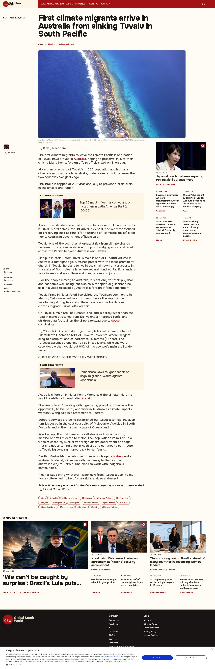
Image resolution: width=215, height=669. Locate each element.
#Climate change (66, 44)
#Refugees (74, 503)
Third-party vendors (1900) (110, 657)
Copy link (8, 284)
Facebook (8, 272)
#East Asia (170, 185)
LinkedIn (8, 277)
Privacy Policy (150, 631)
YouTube (113, 639)
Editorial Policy (150, 624)
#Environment (122, 498)
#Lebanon (105, 570)
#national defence (30, 593)
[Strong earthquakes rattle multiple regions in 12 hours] (163, 584)
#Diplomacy (87, 498)
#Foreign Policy (104, 498)
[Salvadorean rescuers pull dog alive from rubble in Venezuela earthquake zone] (193, 584)
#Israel (159, 240)
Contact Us (114, 620)
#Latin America (186, 593)
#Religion (81, 507)
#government (109, 503)
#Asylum (44, 503)
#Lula (185, 211)
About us (148, 620)
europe (69, 4)
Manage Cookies (151, 635)
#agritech (160, 211)
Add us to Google (12, 291)
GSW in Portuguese (98, 4)
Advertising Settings (63, 661)
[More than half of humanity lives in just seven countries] (134, 584)
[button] (71, 665)
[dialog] (107, 658)
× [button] (212, 649)
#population (126, 593)
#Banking (95, 593)
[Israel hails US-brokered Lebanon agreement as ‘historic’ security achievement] (168, 228)
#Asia (40, 44)
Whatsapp (8, 280)
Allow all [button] (157, 658)
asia (43, 4)
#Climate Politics (109, 507)
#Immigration (59, 503)
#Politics (124, 503)
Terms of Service (151, 628)
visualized (80, 4)
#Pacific (51, 44)
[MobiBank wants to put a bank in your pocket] (104, 584)
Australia (80, 159)
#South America (190, 240)
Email (6, 288)
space (115, 320)
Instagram (113, 631)
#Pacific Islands (91, 503)
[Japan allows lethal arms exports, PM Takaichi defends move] (181, 163)
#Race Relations (47, 507)
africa (50, 4)
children (117, 456)
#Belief (93, 507)
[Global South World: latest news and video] (19, 4)
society (87, 398)
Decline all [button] (191, 658)
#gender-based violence (159, 593)
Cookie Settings (110, 661)
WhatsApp (113, 643)
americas (59, 4)
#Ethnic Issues (66, 507)
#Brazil (15, 593)
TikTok (112, 635)
